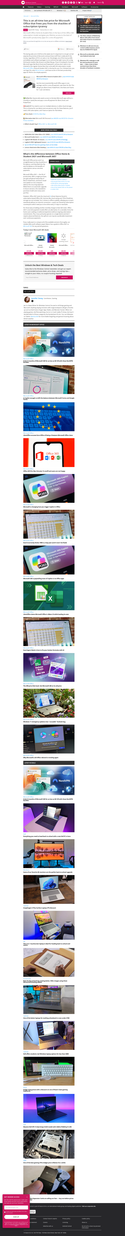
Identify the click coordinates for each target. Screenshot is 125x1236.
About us (84, 1222)
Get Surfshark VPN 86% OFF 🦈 (43, 10)
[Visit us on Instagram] (71, 3)
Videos (39, 7)
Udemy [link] (41, 255)
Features (31, 7)
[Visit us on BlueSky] (79, 3)
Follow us (62, 49)
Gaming (47, 7)
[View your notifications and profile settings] (94, 2)
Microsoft (75, 7)
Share (27, 49)
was (62, 134)
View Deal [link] (29, 253)
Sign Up (16, 1217)
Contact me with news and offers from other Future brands (16, 1212)
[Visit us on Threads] (77, 3)
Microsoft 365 (27, 226)
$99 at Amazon (40, 70)
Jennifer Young (34, 30)
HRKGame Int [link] (30, 255)
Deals (25, 30)
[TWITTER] (32, 301)
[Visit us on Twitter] (66, 3)
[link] (29, 82)
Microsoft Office (35, 16)
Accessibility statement (30, 1222)
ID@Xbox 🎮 (74, 10)
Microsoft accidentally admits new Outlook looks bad (89, 55)
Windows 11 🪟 (61, 10)
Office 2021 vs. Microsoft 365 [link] (47, 124)
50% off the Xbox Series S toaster (60, 185)
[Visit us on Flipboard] (74, 3)
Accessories (94, 7)
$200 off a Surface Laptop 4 (59, 179)
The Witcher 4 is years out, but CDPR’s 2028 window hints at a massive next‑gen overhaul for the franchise (90, 28)
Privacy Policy (22, 1223)
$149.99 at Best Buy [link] (39, 114)
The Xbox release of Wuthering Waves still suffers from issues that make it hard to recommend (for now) (90, 38)
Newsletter (71, 49)
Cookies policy (86, 1218)
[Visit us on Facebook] (63, 3)
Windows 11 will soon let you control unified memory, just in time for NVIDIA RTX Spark (90, 47)
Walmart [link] (64, 255)
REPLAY (56, 7)
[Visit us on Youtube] (68, 3)
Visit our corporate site (88, 1206)
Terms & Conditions (14, 1224)
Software (84, 7)
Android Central (67, 1226)
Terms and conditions (30, 1218)
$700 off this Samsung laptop (59, 183)
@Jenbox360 (34, 316)
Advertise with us (48, 1226)
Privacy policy (66, 1218)
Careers (45, 1222)
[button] (100, 2)
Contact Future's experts (50, 1218)
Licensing (65, 1222)
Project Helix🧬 (87, 10)
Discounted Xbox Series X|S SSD (60, 181)
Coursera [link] (53, 255)
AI (50, 196)
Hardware (65, 7)
